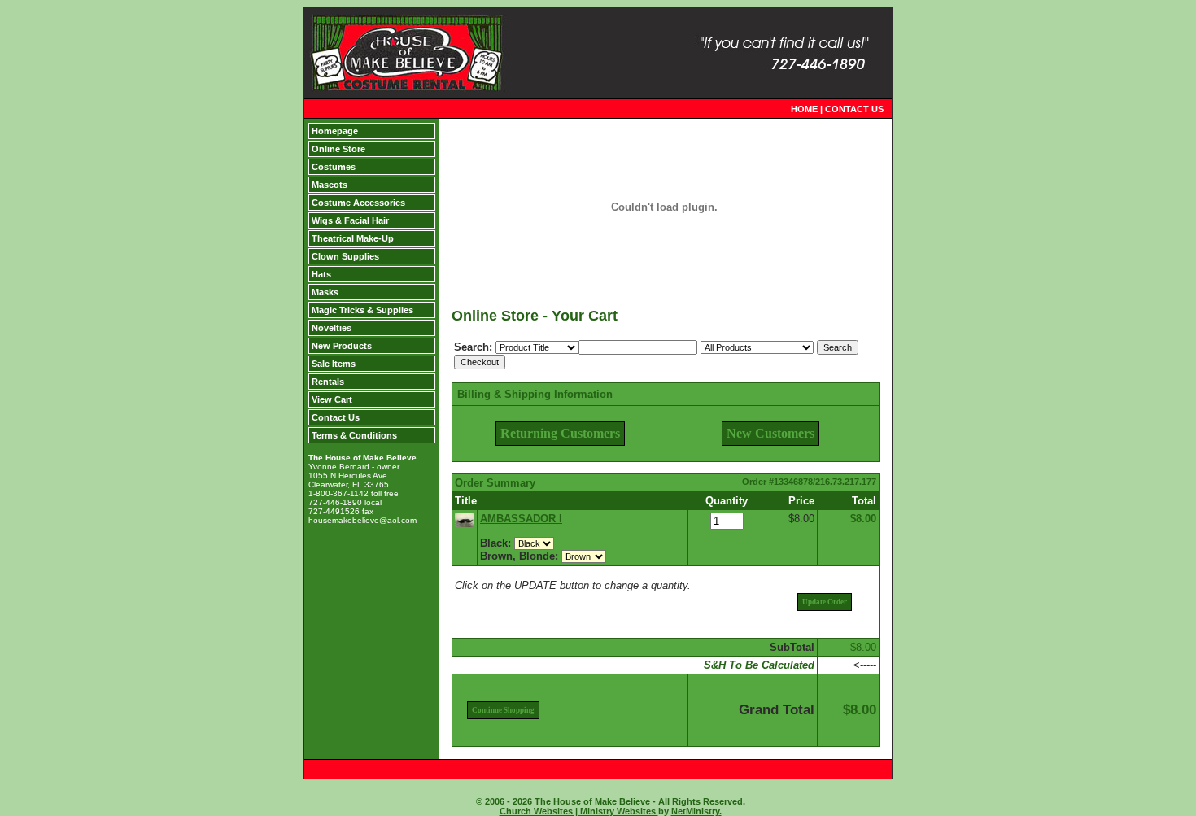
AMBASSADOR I (521, 519)
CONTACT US (854, 109)
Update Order (824, 602)
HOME (804, 109)
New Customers (770, 433)
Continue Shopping (503, 710)
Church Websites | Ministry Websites (579, 811)
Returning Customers (560, 433)
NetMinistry (695, 811)
